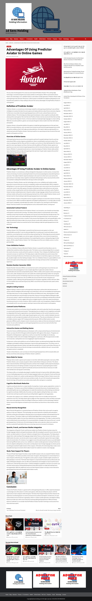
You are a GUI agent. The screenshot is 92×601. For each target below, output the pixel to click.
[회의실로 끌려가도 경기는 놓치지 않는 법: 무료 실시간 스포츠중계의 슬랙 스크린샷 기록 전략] (13, 550)
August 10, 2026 (15, 562)
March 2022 (66, 197)
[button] (85, 39)
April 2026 (66, 108)
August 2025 (67, 121)
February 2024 (67, 154)
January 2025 (67, 132)
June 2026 (66, 105)
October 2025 (67, 119)
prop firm (65, 283)
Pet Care (49, 39)
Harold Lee (10, 56)
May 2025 (66, 127)
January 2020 (67, 202)
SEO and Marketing (68, 242)
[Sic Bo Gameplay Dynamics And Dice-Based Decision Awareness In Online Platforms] (34, 524)
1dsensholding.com (37, 598)
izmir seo (65, 285)
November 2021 (67, 200)
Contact (72, 39)
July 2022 (66, 189)
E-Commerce (30, 39)
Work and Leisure (68, 256)
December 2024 (67, 135)
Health (35, 39)
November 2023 (67, 159)
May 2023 (66, 170)
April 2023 (66, 173)
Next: (48, 509)
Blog (11, 39)
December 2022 (67, 184)
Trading (65, 251)
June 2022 (66, 192)
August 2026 (67, 102)
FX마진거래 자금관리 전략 (69, 81)
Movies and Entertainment (70, 232)
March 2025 (66, 129)
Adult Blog (66, 207)
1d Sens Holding (17, 30)
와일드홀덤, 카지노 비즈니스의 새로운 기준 (73, 86)
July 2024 (66, 143)
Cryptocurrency (67, 215)
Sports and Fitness (68, 245)
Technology (66, 39)
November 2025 (67, 116)
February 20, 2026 (65, 562)
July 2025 (66, 124)
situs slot (65, 278)
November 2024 (67, 137)
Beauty (65, 210)
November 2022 (67, 186)
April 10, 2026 (34, 537)
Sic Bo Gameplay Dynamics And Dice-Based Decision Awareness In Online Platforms (33, 533)
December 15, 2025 (54, 535)
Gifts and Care (67, 226)
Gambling (9, 46)
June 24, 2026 (15, 537)
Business (16, 39)
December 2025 (67, 113)
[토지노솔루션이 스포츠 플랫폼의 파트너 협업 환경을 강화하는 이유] (15, 524)
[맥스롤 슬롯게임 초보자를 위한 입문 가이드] (53, 524)
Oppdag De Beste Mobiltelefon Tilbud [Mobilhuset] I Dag (72, 91)
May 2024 (66, 146)
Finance (21, 39)
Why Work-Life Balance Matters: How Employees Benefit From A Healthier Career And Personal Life (74, 65)
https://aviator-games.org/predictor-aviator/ (47, 386)
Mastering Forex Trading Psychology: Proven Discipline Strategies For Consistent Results (74, 72)
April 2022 (66, 194)
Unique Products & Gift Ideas (69, 276)
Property (55, 39)
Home (7, 39)
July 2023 (66, 165)
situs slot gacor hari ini (68, 281)
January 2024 (67, 156)
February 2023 (67, 178)
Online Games (42, 39)
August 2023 (67, 162)
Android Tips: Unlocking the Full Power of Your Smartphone (74, 97)
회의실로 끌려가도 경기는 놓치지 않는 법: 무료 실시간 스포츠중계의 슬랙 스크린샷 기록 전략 (74, 47)
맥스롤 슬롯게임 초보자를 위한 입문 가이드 (52, 533)
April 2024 (66, 148)
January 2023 (67, 181)
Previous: (16, 509)
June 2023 (66, 167)
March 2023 (66, 175)
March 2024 (66, 151)
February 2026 (67, 110)
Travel (60, 39)
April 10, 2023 (15, 56)
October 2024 (67, 140)
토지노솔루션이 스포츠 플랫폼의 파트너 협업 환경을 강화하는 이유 (14, 533)
